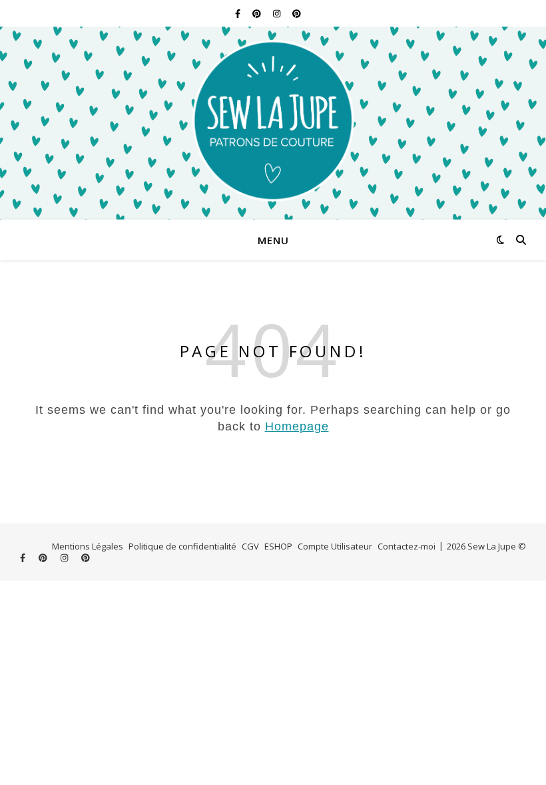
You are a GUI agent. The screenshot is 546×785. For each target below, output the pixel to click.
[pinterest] (257, 13)
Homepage (297, 426)
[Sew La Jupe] (273, 123)
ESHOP (278, 546)
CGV (250, 546)
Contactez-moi (406, 546)
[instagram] (277, 13)
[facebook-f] (238, 13)
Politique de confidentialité (182, 546)
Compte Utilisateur (335, 546)
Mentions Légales (87, 546)
